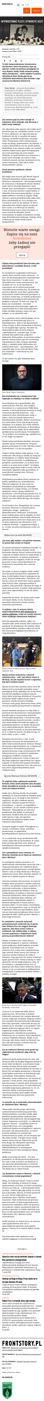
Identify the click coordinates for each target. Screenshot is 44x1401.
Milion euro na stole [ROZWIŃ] (18, 535)
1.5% (26, 11)
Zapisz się (22, 255)
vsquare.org (14, 1239)
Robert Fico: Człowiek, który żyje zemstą (18, 1300)
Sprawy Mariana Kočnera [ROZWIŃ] (20, 776)
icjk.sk (34, 1239)
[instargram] (27, 4)
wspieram (36, 11)
